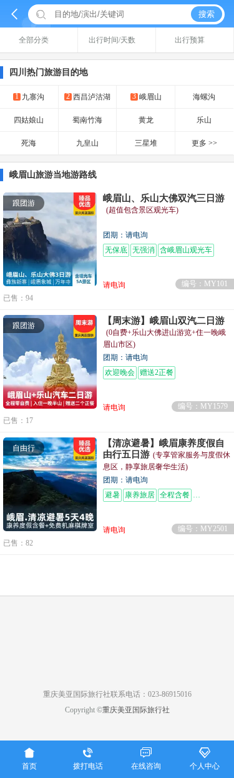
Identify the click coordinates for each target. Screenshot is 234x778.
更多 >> (204, 143)
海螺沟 (204, 96)
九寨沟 (29, 96)
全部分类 (34, 40)
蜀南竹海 (87, 120)
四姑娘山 (29, 120)
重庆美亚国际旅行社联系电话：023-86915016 (117, 694)
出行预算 (190, 40)
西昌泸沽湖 (88, 96)
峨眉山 (147, 96)
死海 (28, 143)
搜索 (206, 14)
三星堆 (146, 143)
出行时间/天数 (112, 40)
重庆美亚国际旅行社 (136, 710)
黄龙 (146, 120)
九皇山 (87, 143)
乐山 (204, 120)
